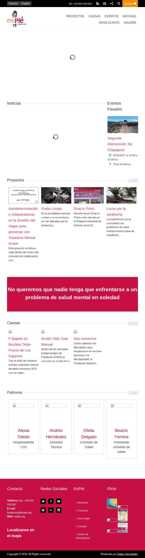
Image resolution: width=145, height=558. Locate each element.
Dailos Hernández (127, 554)
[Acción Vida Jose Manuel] (43, 331)
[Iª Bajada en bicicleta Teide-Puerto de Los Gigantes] (10, 331)
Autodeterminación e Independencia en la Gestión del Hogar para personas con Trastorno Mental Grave (23, 226)
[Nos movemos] (75, 331)
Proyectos (75, 16)
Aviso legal (84, 518)
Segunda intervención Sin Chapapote (120, 144)
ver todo (133, 180)
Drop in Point (84, 209)
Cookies (82, 526)
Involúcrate (109, 22)
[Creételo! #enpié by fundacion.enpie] (123, 507)
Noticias (129, 16)
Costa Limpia (51, 209)
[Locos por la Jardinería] (121, 195)
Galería (130, 22)
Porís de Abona (122, 164)
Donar (129, 3)
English (26, 3)
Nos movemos (85, 339)
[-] (26, 19)
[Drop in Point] (89, 195)
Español (13, 3)
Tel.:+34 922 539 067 (80, 3)
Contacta (83, 510)
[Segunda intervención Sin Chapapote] (123, 124)
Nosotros (83, 502)
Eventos (111, 16)
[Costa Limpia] (56, 195)
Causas (94, 16)
